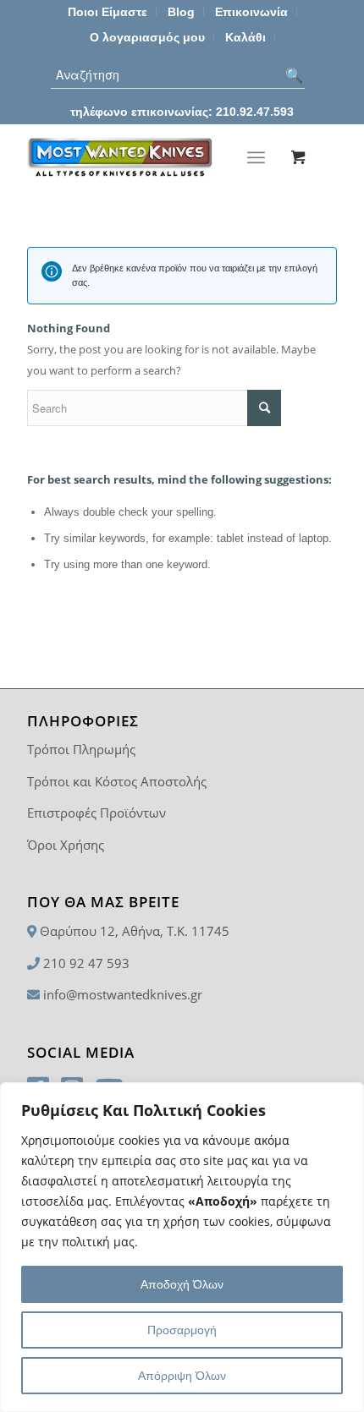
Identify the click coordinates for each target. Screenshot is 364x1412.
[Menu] (256, 157)
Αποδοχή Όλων (182, 1284)
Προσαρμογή (182, 1330)
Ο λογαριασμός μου (147, 37)
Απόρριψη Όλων (182, 1375)
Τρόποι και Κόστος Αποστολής (117, 781)
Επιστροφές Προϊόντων (96, 812)
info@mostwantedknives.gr (122, 994)
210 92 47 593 (86, 963)
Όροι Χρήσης (65, 844)
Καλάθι (245, 37)
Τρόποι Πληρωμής (81, 749)
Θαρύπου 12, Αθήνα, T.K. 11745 (134, 930)
